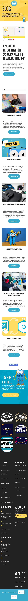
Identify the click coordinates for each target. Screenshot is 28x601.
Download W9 (18, 495)
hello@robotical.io (5, 529)
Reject (14, 597)
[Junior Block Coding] (14, 34)
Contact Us (3, 532)
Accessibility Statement (6, 502)
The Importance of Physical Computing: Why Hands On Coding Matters (14, 294)
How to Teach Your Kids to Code (14, 115)
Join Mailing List (20, 515)
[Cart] (25, 3)
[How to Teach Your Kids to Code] (14, 103)
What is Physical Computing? (14, 338)
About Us (3, 465)
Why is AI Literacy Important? (14, 159)
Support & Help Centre (20, 465)
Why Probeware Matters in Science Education (14, 204)
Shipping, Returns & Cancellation (5, 472)
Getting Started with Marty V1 (20, 488)
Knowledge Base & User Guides (21, 472)
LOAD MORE (12, 364)
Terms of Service (5, 483)
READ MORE (8, 74)
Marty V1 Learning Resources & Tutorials (20, 588)
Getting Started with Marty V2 (20, 480)
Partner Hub (4, 488)
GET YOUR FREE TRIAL (10, 395)
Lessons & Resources (20, 577)
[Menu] (2, 3)
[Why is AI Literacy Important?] (14, 147)
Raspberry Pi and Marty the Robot (14, 249)
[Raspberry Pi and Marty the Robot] (14, 237)
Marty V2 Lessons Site (20, 581)
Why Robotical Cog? (6, 497)
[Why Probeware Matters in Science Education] (14, 192)
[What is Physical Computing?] (14, 326)
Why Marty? (4, 492)
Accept (21, 592)
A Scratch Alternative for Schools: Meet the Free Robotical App (14, 52)
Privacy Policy (4, 478)
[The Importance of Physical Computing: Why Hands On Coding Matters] (14, 281)
